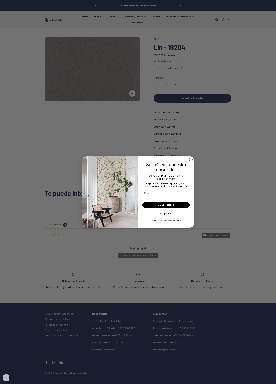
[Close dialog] (191, 159)
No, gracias (166, 214)
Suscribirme (166, 205)
